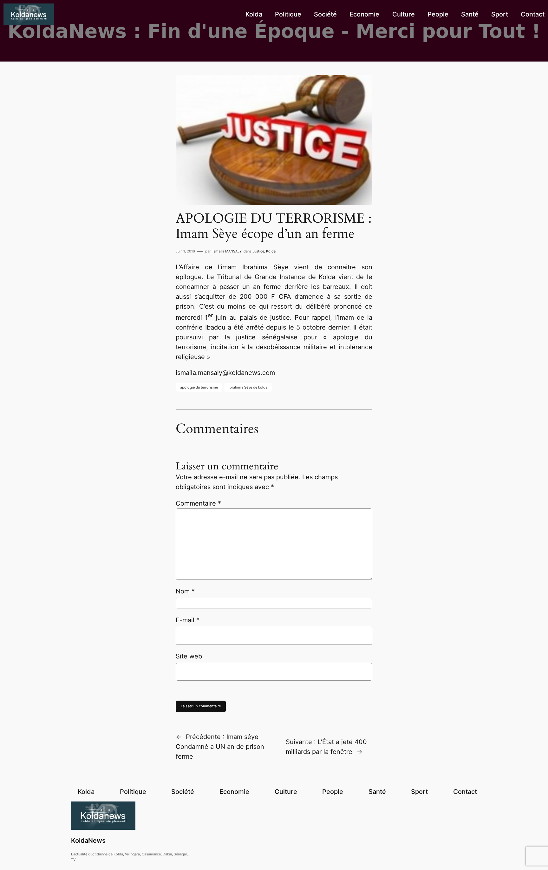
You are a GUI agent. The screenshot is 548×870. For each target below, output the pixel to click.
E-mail (187, 620)
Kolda (271, 251)
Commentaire (198, 503)
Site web (189, 656)
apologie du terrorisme (199, 387)
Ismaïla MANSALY (227, 251)
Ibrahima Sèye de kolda (248, 387)
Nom (185, 591)
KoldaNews (88, 840)
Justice (258, 251)
